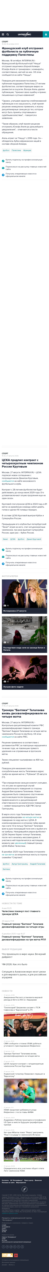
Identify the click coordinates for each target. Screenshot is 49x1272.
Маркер (4, 1230)
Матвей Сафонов (35, 390)
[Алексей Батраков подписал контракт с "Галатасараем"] (14, 305)
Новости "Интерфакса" (9, 1237)
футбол (6, 150)
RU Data (4, 1240)
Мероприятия (21, 1183)
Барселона (7, 384)
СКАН (4, 1239)
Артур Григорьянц (20, 864)
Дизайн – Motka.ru (8, 1265)
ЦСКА (12, 539)
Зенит (5, 539)
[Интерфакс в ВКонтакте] (14, 1246)
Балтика (6, 869)
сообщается (8, 481)
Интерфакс (24, 34)
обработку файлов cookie (10, 1213)
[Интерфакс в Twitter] (11, 1246)
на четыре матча (31, 817)
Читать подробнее (21, 314)
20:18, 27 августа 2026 (10, 193)
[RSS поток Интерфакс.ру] (18, 1246)
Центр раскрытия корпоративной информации (16, 1242)
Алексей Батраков (18, 390)
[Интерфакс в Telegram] (7, 1246)
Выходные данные (8, 1262)
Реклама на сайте (8, 1183)
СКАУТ (4, 1228)
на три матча (8, 854)
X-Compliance (6, 1227)
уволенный (20, 843)
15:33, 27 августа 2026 (10, 456)
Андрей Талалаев (37, 864)
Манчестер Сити (34, 384)
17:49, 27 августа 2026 (10, 706)
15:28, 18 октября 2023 (10, 44)
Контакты (5, 1180)
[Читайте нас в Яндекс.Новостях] (3, 1246)
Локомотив (19, 384)
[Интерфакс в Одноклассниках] (22, 1246)
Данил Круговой (34, 539)
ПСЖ (5, 390)
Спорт (5, 42)
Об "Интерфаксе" (16, 1180)
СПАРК (4, 1225)
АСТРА (4, 1232)
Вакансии (38, 1180)
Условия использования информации (15, 1260)
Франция (27, 150)
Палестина (16, 150)
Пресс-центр (28, 1180)
